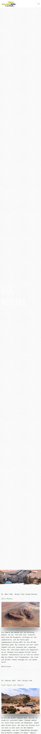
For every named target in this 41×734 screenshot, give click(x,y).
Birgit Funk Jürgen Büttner (26, 594)
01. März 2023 (7, 594)
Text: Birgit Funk (24, 680)
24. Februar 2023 (8, 680)
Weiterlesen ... (8, 666)
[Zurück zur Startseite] (8, 4)
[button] (39, 4)
